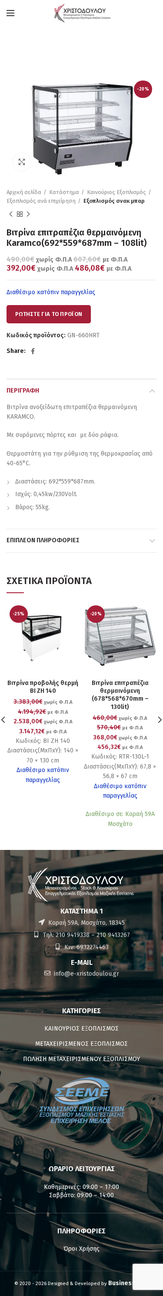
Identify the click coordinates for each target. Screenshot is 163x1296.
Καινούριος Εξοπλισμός (116, 192)
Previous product (11, 214)
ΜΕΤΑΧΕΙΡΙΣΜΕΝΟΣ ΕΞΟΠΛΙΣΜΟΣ (81, 1044)
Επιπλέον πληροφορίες (43, 540)
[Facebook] (33, 351)
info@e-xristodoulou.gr (85, 973)
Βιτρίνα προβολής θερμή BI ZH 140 (42, 687)
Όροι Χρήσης (81, 1248)
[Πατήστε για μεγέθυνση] (21, 162)
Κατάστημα (64, 192)
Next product (28, 214)
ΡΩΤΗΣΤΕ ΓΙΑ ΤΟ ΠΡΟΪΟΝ (48, 314)
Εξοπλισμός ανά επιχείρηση (41, 201)
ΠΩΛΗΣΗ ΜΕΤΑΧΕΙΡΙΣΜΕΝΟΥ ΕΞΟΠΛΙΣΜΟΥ (81, 1059)
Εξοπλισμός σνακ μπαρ (114, 201)
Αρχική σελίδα (24, 192)
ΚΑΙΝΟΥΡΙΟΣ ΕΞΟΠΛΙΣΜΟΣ (81, 1028)
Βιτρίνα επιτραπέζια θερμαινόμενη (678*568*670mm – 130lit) (120, 695)
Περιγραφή (23, 390)
